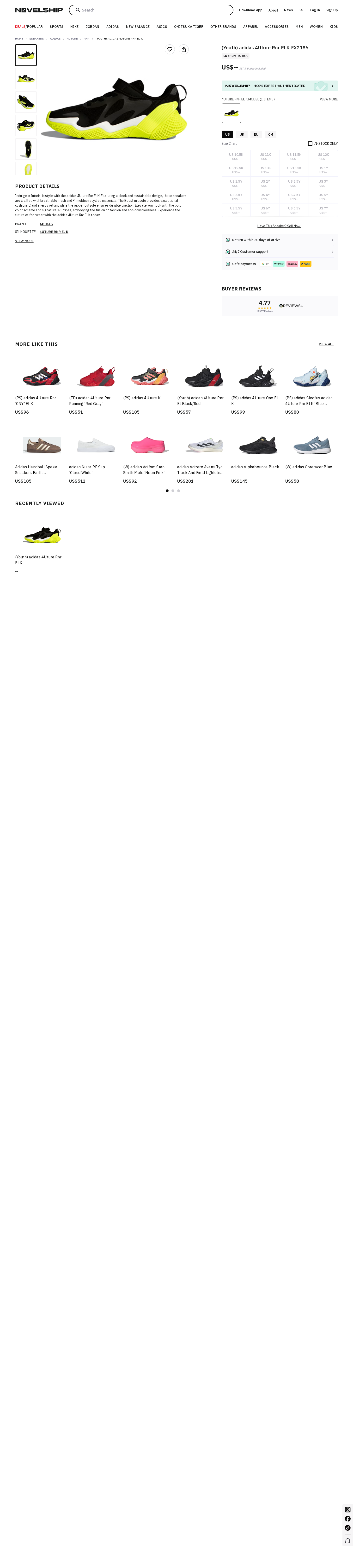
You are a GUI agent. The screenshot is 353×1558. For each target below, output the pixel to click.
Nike (74, 26)
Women (316, 26)
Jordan (92, 26)
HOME (19, 38)
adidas (55, 38)
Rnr (87, 38)
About (273, 10)
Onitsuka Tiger (188, 26)
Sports (56, 26)
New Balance (138, 26)
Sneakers (36, 38)
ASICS (162, 26)
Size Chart (229, 143)
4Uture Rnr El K (54, 232)
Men (299, 26)
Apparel (250, 26)
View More (24, 241)
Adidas (112, 26)
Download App (250, 10)
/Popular (29, 26)
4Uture (72, 38)
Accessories (277, 26)
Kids (334, 26)
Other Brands (223, 26)
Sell (301, 10)
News (288, 10)
